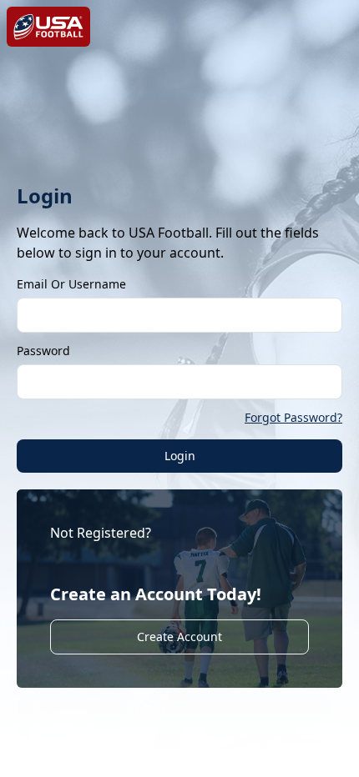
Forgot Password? (293, 417)
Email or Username (71, 284)
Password (43, 350)
